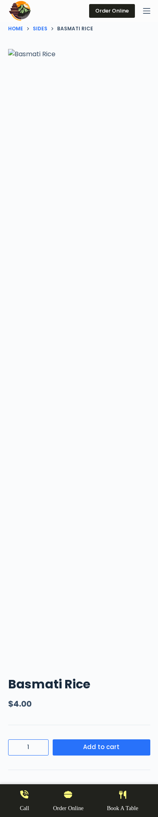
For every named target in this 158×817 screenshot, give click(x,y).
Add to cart (101, 747)
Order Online (112, 11)
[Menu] (146, 11)
